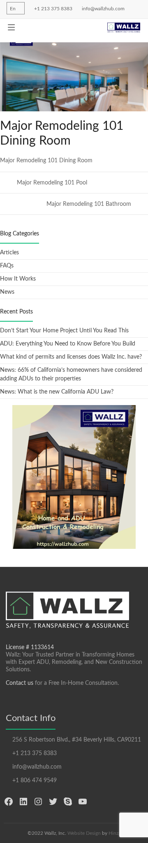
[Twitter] (53, 801)
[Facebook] (9, 801)
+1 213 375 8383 (52, 8)
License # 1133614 (30, 647)
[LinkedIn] (23, 801)
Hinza (115, 833)
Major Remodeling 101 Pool (51, 183)
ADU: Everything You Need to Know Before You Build (67, 344)
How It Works (18, 279)
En (13, 8)
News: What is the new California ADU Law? (56, 392)
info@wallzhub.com (103, 8)
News (7, 292)
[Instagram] (38, 801)
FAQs (7, 266)
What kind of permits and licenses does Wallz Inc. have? (71, 357)
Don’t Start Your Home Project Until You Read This (64, 331)
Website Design (84, 833)
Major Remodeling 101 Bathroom (89, 204)
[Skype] (68, 801)
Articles (9, 253)
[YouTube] (83, 801)
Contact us (19, 683)
